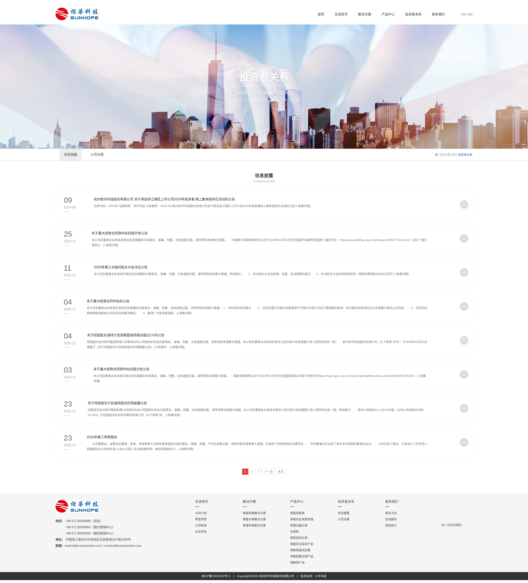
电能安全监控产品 (301, 544)
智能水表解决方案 (254, 519)
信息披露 (343, 513)
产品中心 (388, 14)
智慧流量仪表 (299, 525)
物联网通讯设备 (300, 550)
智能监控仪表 (299, 537)
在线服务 (391, 519)
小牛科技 (320, 576)
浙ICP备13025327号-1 (216, 576)
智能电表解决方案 (254, 513)
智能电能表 (297, 513)
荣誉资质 (201, 519)
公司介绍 (201, 513)
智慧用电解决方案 (254, 525)
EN (470, 14)
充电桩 (294, 531)
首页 (321, 14)
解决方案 (364, 14)
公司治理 (343, 519)
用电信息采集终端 (301, 519)
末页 (281, 471)
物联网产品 (297, 562)
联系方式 (391, 513)
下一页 (268, 471)
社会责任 (201, 531)
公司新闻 (201, 525)
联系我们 (438, 14)
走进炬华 (341, 14)
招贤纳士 (391, 525)
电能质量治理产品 (301, 556)
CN (463, 14)
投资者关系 (413, 14)
